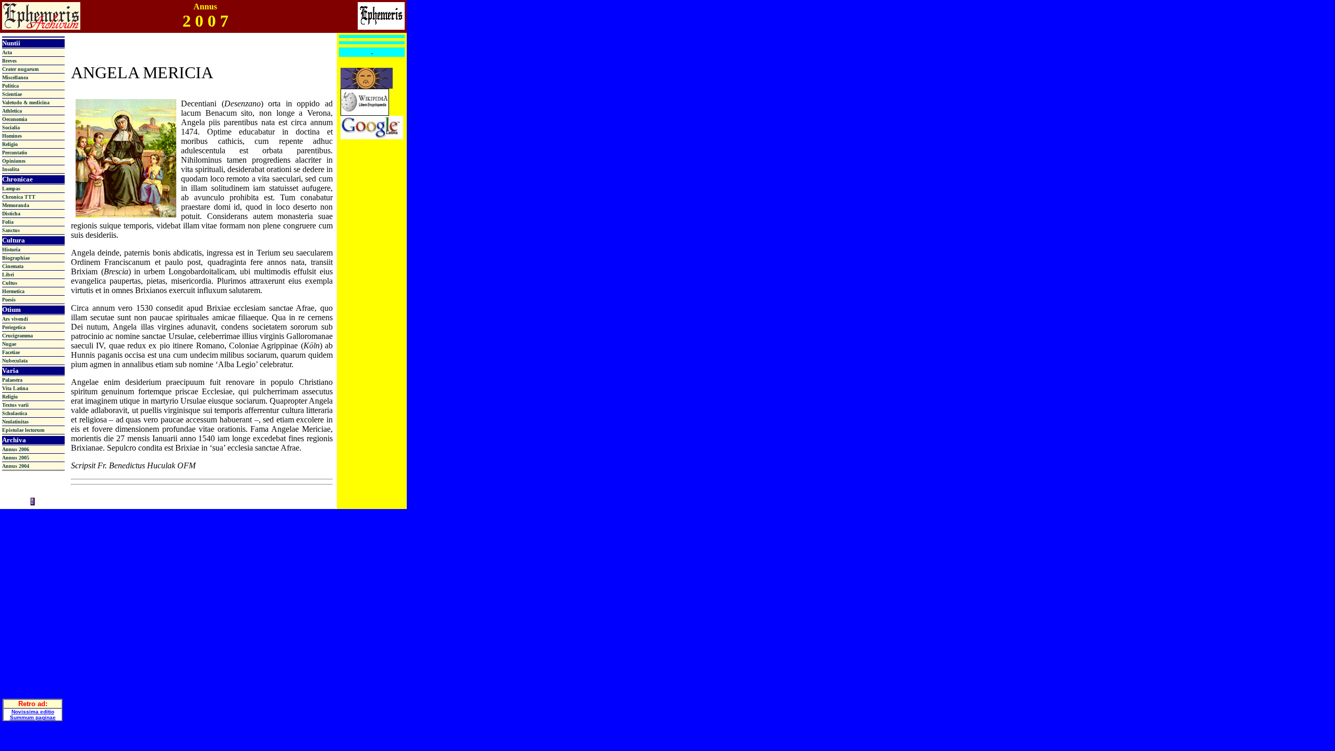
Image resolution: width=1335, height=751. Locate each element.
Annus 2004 (15, 466)
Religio (10, 144)
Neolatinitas (15, 422)
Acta (7, 52)
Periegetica (14, 327)
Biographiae (16, 258)
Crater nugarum (20, 69)
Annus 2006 (15, 449)
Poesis (9, 299)
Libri (8, 274)
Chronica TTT (18, 197)
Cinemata (12, 266)
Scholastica (14, 413)
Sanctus (11, 230)
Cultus (9, 283)
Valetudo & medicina (26, 102)
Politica (10, 86)
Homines (12, 136)
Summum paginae (33, 717)
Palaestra (12, 380)
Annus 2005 (15, 458)
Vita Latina (15, 388)
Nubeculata (15, 361)
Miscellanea (15, 77)
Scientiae (12, 94)
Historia (11, 249)
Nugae (9, 344)
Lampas (11, 188)
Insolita (10, 169)
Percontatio (14, 152)
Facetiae (11, 352)
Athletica (12, 111)
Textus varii (15, 405)
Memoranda (15, 205)
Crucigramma (17, 335)
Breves (9, 61)
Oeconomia (14, 119)
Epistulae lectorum (23, 430)
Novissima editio (32, 711)
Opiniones (14, 161)
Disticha (11, 213)
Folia (8, 222)
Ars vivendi (15, 319)
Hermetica (13, 291)
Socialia (11, 127)
